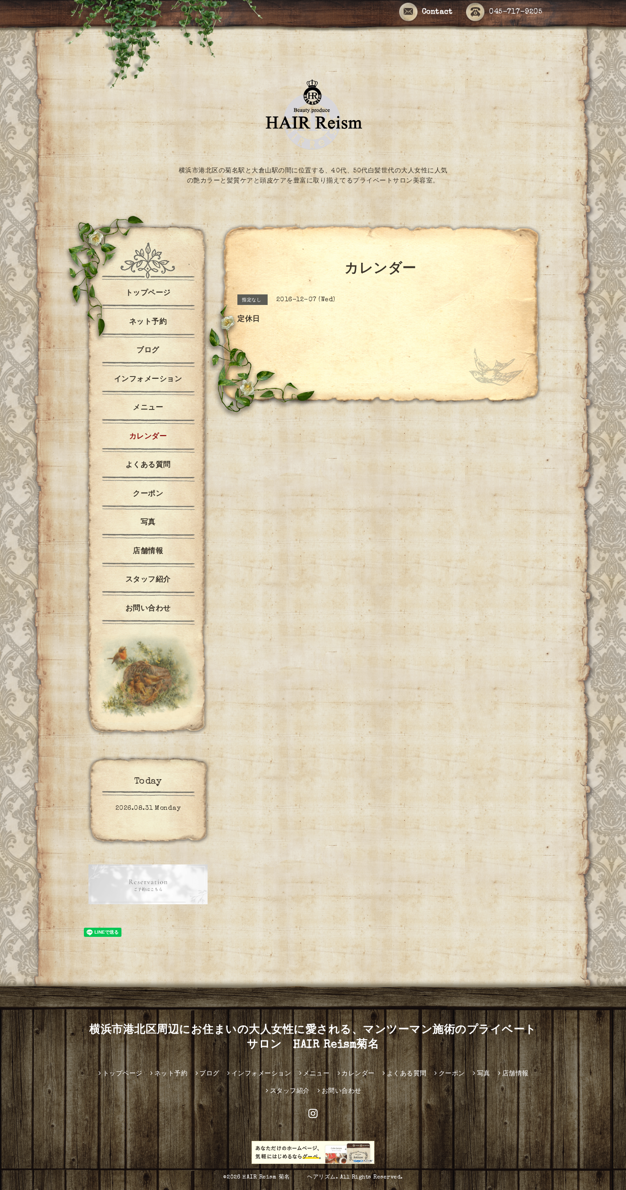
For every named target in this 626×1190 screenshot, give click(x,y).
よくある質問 (148, 465)
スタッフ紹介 (148, 580)
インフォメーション (148, 379)
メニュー (148, 408)
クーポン (148, 494)
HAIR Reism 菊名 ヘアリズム (289, 1177)
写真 (148, 522)
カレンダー (148, 437)
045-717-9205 (515, 12)
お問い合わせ (148, 609)
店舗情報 (148, 551)
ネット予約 (148, 322)
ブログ (148, 350)
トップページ (148, 293)
